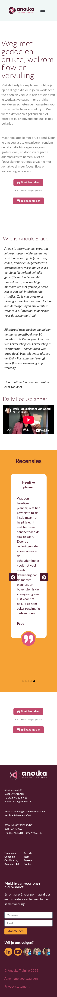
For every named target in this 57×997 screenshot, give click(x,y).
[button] (42, 10)
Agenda (28, 853)
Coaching (9, 856)
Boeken (28, 860)
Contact (28, 864)
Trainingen (10, 853)
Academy (9, 864)
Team (26, 856)
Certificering (11, 860)
